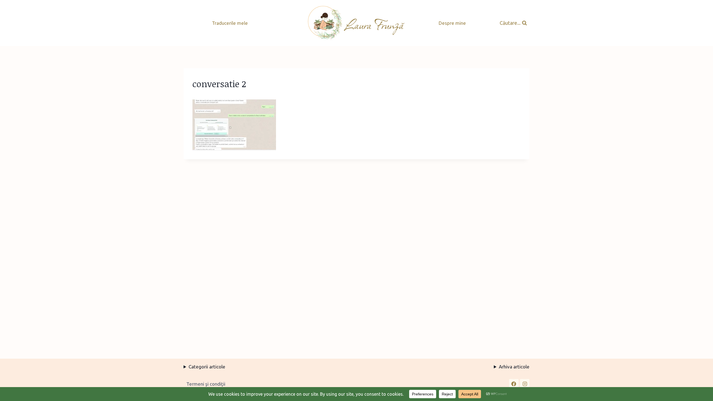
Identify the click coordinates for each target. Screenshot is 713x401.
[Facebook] (514, 383)
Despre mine (452, 23)
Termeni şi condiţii (205, 384)
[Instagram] (524, 383)
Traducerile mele (230, 23)
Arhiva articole (514, 366)
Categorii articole (207, 366)
